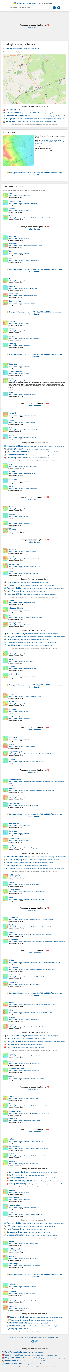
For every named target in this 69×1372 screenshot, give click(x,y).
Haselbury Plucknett (47, 919)
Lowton (11, 1299)
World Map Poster (14, 645)
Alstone (11, 1076)
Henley (11, 435)
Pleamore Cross (14, 780)
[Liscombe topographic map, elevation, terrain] (5, 551)
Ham (10, 428)
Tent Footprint (13, 1044)
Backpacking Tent (15, 585)
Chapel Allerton (35, 1207)
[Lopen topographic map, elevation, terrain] (5, 899)
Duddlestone (13, 1284)
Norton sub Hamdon (36, 245)
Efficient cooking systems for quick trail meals (44, 860)
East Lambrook (14, 1249)
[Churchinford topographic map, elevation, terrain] (5, 798)
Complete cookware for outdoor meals (36, 449)
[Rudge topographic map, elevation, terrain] (5, 523)
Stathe (11, 882)
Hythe (10, 393)
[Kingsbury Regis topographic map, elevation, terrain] (5, 1113)
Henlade (11, 472)
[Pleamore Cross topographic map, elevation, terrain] (5, 782)
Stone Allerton (14, 1205)
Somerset (27, 196)
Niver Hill (11, 744)
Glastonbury (34, 203)
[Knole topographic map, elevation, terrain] (5, 573)
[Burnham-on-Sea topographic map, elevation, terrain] (5, 373)
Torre (10, 486)
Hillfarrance (13, 968)
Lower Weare (13, 479)
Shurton (11, 846)
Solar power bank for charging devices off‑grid (43, 452)
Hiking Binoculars (13, 121)
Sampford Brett (35, 1063)
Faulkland (12, 1097)
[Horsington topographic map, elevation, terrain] (18, 150)
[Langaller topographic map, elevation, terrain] (5, 1056)
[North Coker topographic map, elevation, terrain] (5, 1155)
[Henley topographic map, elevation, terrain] (5, 437)
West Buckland (35, 430)
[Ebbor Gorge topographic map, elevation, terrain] (5, 295)
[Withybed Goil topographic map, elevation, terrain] (5, 825)
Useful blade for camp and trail (35, 591)
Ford (10, 258)
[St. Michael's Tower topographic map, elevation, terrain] (5, 976)
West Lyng (12, 236)
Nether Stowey (43, 1012)
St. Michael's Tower (15, 975)
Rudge (10, 522)
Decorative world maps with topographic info (38, 645)
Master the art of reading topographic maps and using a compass (46, 1358)
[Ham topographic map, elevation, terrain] (5, 429)
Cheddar (33, 394)
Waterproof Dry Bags (18, 1183)
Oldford (11, 1139)
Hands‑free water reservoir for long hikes (34, 110)
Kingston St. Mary (53, 941)
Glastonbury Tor (14, 201)
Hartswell (12, 1017)
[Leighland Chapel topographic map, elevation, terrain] (5, 753)
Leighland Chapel (15, 752)
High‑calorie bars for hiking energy (34, 1047)
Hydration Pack (13, 110)
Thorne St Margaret (16, 1069)
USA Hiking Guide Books (17, 457)
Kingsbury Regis (14, 1111)
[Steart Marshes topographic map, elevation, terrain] (5, 805)
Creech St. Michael (36, 1056)
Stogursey (34, 848)
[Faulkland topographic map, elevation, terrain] (5, 1098)
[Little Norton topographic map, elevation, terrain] (5, 245)
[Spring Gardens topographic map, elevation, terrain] (5, 891)
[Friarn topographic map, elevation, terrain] (5, 1012)
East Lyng (12, 344)
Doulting (33, 1293)
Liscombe (12, 549)
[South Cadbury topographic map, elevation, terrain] (5, 718)
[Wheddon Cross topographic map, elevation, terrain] (5, 703)
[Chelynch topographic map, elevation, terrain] (5, 1293)
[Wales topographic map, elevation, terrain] (5, 217)
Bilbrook (11, 329)
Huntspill (12, 514)
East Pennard (44, 1148)
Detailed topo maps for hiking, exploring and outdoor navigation (44, 119)
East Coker (34, 466)
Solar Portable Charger (17, 452)
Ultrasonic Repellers (16, 455)
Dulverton (34, 551)
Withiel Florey (13, 564)
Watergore (12, 1104)
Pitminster (34, 1286)
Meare (42, 761)
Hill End (11, 960)
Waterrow (12, 507)
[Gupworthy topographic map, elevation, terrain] (5, 415)
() (50, 141)
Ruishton (33, 473)
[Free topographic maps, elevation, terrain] (3, 48)
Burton (11, 464)
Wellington (34, 676)
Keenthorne (12, 1161)
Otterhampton (35, 805)
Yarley (10, 251)
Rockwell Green (14, 674)
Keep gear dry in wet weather (34, 1364)
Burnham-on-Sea (15, 371)
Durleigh (11, 932)
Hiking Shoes (10, 1361)
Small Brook (13, 918)
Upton (33, 303)
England (21, 196)
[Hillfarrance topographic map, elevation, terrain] (5, 969)
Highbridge (12, 831)
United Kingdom (12, 196)
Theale (33, 422)
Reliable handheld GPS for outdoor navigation (41, 594)
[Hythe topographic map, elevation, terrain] (5, 394)
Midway (11, 1003)
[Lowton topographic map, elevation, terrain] (5, 1300)
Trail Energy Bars (14, 1047)
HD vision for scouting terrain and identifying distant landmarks (45, 116)
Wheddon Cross (14, 702)
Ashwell (11, 336)
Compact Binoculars (15, 116)
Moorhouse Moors (15, 301)
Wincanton (12, 364)
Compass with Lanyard (17, 1232)
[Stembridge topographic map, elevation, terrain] (5, 1265)
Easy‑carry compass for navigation (39, 1232)
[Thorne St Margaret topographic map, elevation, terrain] (5, 1070)
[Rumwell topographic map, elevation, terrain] (5, 668)
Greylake (11, 286)
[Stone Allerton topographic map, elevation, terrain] (5, 1207)
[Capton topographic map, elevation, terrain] (5, 1063)
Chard (10, 379)
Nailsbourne (13, 940)
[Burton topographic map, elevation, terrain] (5, 466)
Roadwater (12, 737)
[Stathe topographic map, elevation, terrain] (5, 884)
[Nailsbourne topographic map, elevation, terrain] (5, 941)
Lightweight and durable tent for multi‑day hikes (39, 585)
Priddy (33, 746)
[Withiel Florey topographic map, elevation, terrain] (5, 566)
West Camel (45, 218)
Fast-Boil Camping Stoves (17, 859)
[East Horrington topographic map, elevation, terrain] (5, 877)
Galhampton (13, 709)
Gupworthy (12, 413)
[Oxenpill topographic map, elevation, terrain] (5, 761)
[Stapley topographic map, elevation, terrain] (5, 1026)
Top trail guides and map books (39, 458)
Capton (11, 1061)
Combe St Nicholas (36, 617)
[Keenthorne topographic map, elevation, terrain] (5, 1163)
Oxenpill (11, 759)
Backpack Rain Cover (13, 1363)
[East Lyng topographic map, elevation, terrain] (5, 345)
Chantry (11, 321)
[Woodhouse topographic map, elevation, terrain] (5, 927)
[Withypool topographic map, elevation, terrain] (5, 531)
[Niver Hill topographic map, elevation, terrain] (5, 746)
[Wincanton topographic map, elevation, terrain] (5, 366)
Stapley (11, 1025)
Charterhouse (13, 838)
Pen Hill (11, 557)
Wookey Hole (34, 295)
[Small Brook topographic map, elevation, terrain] (5, 919)
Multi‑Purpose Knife (15, 591)
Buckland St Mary (36, 696)
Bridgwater (42, 934)
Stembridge (13, 1264)
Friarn (10, 1010)
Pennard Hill (13, 982)
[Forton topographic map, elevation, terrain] (5, 602)
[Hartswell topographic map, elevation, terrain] (5, 1019)
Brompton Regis (35, 415)
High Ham (34, 437)
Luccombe (12, 789)
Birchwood (12, 694)
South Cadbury (14, 717)
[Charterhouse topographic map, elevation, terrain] (5, 840)
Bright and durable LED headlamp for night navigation (37, 113)
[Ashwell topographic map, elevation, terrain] (5, 338)
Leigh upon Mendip (15, 608)
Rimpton (44, 927)
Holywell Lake (35, 1070)
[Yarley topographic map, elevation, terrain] (5, 253)
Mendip (33, 892)
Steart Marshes (14, 803)
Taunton (11, 208)
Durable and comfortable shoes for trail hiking (31, 1361)
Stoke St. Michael (46, 1005)
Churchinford (13, 796)
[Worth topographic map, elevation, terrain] (5, 661)
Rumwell (11, 667)
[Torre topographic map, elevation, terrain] (5, 488)
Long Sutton (34, 573)
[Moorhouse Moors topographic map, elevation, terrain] (5, 303)
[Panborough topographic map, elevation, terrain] (5, 422)
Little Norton (13, 244)
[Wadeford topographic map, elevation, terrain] (5, 1192)
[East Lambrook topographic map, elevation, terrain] (5, 1251)
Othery (41, 1214)
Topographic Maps (14, 118)
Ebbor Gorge (13, 294)
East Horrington (14, 875)
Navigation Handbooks (14, 1358)
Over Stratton (45, 1106)
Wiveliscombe (35, 260)
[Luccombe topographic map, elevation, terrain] (5, 790)
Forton (11, 601)
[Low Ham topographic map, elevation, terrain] (5, 1258)
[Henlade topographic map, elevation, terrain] (5, 473)
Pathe (10, 1212)
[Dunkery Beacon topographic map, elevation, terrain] (5, 624)
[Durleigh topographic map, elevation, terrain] (5, 934)
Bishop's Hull (34, 668)
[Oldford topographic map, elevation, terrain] (5, 1141)
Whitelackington (35, 338)
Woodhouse (13, 925)
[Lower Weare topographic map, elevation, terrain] (5, 481)
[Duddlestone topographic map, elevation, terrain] (5, 1286)
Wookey (33, 661)
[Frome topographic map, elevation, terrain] (5, 195)
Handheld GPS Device (16, 594)
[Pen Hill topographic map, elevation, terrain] (5, 558)
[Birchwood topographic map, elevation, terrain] (5, 696)
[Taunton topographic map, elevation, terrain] (5, 210)
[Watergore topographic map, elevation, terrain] (5, 1105)
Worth (10, 659)
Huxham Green (14, 1146)
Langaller (12, 1054)
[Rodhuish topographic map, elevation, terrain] (5, 653)
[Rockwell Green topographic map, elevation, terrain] (5, 676)
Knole (10, 572)
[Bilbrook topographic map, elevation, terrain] (5, 330)
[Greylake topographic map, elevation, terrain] (5, 288)
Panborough (13, 420)
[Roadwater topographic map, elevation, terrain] (5, 739)
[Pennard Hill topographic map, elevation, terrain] (5, 984)
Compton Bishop (36, 1120)
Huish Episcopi (35, 1243)
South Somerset (35, 218)
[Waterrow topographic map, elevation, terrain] (5, 508)
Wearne (11, 1242)
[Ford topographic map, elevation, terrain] (5, 260)
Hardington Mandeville (48, 962)
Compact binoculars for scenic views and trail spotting (40, 122)
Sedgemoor (34, 934)
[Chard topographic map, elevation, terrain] (5, 384)
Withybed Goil (13, 824)
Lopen (10, 897)
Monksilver (12, 279)
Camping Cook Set (15, 449)
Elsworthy (12, 1306)
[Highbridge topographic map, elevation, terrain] (5, 833)
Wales (10, 216)
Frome (10, 194)
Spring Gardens (14, 890)
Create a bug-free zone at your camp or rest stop (41, 455)
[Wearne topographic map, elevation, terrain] (5, 1243)
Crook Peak (12, 1119)
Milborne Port (45, 1113)
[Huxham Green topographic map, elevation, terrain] (5, 1148)
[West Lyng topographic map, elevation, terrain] (5, 238)
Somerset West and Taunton (39, 754)
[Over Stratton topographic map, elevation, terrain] (5, 1199)
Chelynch (12, 1292)
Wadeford (12, 1190)
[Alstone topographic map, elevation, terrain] (5, 1078)
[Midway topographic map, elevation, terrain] (5, 1004)
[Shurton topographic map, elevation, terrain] (5, 847)
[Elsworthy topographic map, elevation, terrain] (5, 1308)
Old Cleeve (51, 754)
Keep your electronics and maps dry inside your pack (45, 1184)
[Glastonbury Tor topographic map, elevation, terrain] (5, 203)
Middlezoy (34, 288)
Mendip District (35, 761)
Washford (34, 488)
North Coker (13, 1154)
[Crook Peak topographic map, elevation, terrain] (5, 1120)
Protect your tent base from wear (31, 1044)
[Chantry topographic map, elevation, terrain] (5, 323)
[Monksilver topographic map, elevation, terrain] (5, 280)
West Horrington (35, 559)
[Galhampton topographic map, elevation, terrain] (5, 711)
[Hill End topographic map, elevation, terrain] (5, 962)
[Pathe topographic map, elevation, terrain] (5, 1214)
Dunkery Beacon (14, 623)
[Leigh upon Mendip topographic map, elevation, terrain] (5, 610)
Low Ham (12, 1256)
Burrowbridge (35, 884)
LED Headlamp (12, 113)
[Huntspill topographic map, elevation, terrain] (5, 516)
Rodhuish (12, 652)
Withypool (12, 529)
